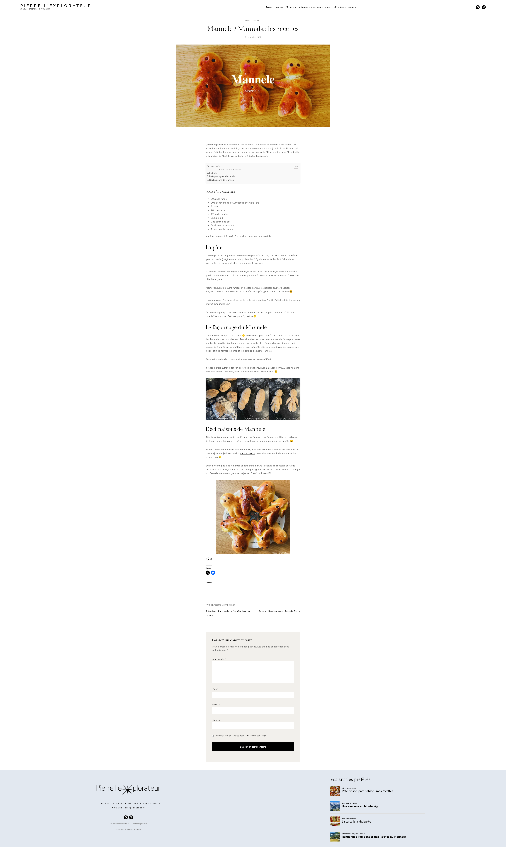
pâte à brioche (247, 453)
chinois (209, 316)
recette (217, 605)
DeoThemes (137, 829)
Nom (215, 689)
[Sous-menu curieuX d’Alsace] (295, 7)
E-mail (216, 704)
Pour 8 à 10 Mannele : (234, 170)
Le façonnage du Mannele (222, 176)
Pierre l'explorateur (56, 6)
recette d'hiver (228, 605)
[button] (221, 399)
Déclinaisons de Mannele (221, 180)
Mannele (209, 605)
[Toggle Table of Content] (295, 166)
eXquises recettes (253, 21)
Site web (216, 720)
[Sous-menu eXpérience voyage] (355, 7)
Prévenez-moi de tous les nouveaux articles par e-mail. (241, 736)
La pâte (213, 172)
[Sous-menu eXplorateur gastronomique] (330, 7)
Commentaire (219, 659)
